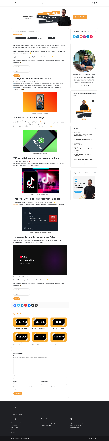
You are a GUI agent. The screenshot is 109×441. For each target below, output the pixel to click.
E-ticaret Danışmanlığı (16, 414)
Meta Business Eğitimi (75, 425)
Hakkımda (76, 3)
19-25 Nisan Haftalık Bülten (39, 343)
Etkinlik (53, 3)
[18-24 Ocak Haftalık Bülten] (21, 336)
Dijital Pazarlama (45, 3)
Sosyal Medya (36, 3)
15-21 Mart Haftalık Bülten (57, 343)
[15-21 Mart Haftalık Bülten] (58, 336)
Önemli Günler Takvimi (16, 423)
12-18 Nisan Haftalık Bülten (39, 328)
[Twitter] (80, 85)
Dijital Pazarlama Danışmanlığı (18, 412)
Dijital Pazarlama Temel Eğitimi (77, 423)
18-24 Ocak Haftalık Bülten (20, 343)
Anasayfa (16, 31)
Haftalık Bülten (23, 31)
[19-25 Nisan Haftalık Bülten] (40, 336)
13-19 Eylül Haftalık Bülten (57, 328)
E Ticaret (13, 432)
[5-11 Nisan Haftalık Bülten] (21, 322)
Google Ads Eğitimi (74, 427)
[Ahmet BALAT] (15, 2)
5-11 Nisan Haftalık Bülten (20, 328)
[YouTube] (83, 85)
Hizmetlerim (68, 3)
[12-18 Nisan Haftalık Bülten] (40, 322)
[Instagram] (85, 85)
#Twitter (15, 204)
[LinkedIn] (81, 85)
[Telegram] (87, 85)
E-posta (15, 381)
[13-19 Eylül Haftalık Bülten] (58, 322)
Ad (14, 375)
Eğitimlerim (59, 3)
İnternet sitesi (44, 381)
